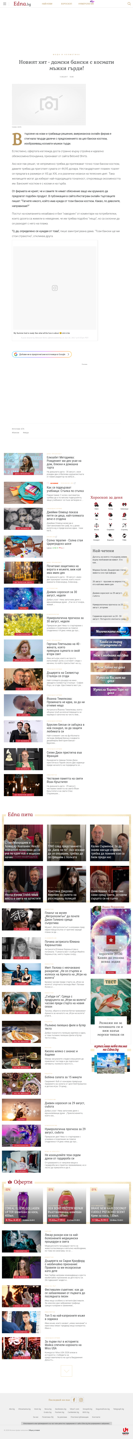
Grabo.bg (47, 1412)
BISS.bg (86, 1412)
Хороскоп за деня (107, 497)
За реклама (62, 1417)
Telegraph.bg (118, 1409)
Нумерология (86, 3)
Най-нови (47, 3)
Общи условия (34, 1430)
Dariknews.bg (60, 1409)
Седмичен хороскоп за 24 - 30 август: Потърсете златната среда (109, 617)
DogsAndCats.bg (103, 1409)
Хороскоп (66, 3)
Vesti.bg (37, 1409)
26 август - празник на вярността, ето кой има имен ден (109, 583)
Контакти (96, 1417)
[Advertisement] (49, 391)
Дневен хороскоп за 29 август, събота (107, 594)
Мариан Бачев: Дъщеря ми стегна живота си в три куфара (109, 571)
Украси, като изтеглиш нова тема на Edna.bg (110, 1046)
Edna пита (20, 814)
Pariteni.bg (59, 1412)
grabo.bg (51, 537)
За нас (35, 1417)
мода (26, 432)
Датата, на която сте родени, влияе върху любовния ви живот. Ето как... (110, 559)
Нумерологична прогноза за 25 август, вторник (108, 606)
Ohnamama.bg (24, 1409)
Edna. (22, 4)
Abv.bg (12, 1409)
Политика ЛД (48, 1417)
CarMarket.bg (73, 1412)
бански (16, 432)
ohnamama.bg (67, 483)
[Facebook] (74, 1400)
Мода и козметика (66, 54)
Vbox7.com (74, 1409)
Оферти (23, 1182)
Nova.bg (48, 1409)
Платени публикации (79, 1417)
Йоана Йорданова (113, 907)
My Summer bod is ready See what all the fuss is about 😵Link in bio (42, 333)
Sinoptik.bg (87, 1409)
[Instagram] (81, 1400)
